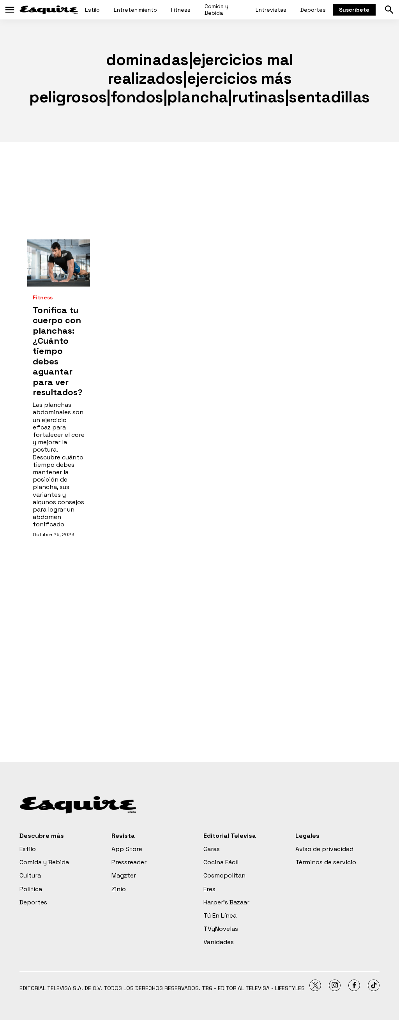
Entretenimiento (135, 9)
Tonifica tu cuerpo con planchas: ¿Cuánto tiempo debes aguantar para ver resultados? (58, 350)
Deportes (313, 9)
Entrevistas (271, 9)
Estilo (92, 9)
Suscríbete (354, 9)
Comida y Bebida (216, 9)
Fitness (181, 9)
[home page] (48, 10)
